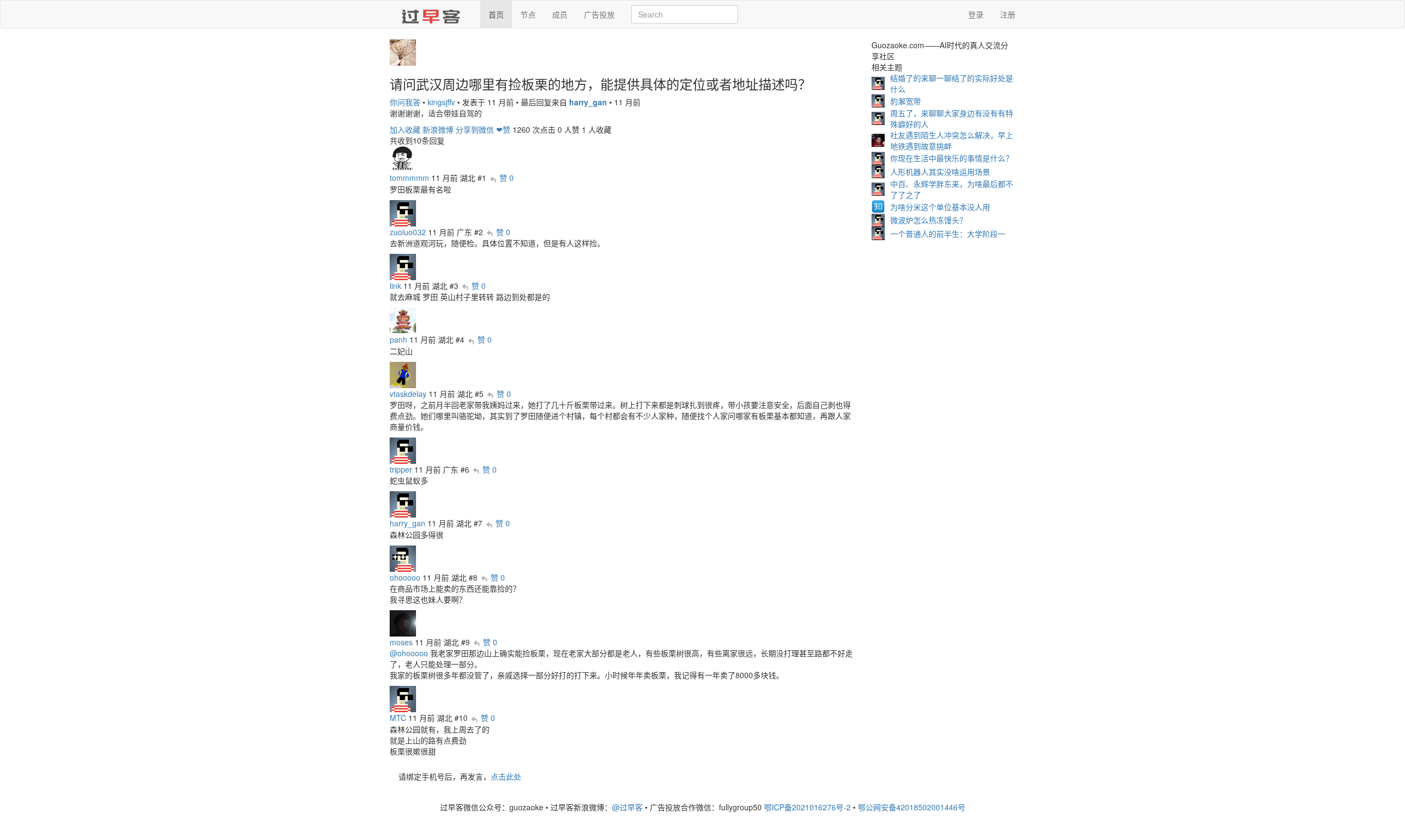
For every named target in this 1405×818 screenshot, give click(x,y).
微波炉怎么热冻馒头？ (928, 219)
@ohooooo (409, 652)
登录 (976, 14)
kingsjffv (441, 101)
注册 (1007, 14)
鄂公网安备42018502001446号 (911, 807)
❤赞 (503, 129)
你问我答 (405, 101)
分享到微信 (475, 129)
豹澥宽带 (905, 100)
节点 (528, 14)
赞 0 (506, 177)
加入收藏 (405, 129)
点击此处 (506, 776)
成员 (559, 14)
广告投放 (599, 14)
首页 (496, 14)
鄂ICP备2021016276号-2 (807, 807)
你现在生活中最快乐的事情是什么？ (951, 157)
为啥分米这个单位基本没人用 (940, 206)
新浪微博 (438, 129)
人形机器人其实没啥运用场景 (940, 171)
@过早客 (627, 807)
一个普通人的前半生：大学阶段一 (947, 233)
